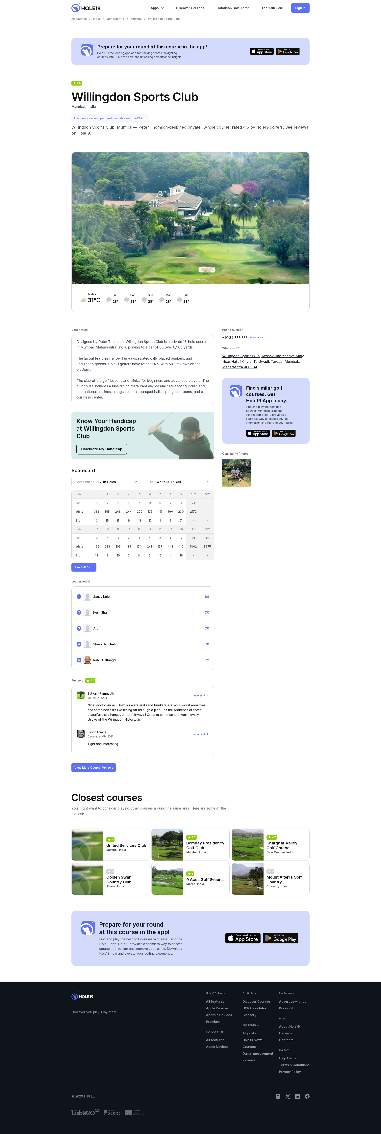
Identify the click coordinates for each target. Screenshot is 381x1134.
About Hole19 (289, 1026)
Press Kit (286, 1008)
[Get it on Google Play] (288, 51)
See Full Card (83, 567)
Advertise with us (292, 1001)
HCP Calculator (254, 1008)
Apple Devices (217, 1008)
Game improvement (257, 1053)
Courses (249, 1047)
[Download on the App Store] (262, 51)
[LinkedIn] (297, 1096)
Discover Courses (256, 1001)
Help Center (288, 1058)
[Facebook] (307, 1096)
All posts (249, 1033)
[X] (287, 1096)
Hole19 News (252, 1040)
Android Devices (219, 1015)
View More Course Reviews (93, 767)
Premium (213, 1022)
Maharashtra (115, 18)
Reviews (248, 1060)
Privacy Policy (290, 1072)
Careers (285, 1033)
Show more (256, 337)
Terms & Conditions (294, 1065)
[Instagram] (278, 1096)
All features (215, 1001)
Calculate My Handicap (101, 449)
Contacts (286, 1040)
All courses (79, 18)
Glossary (249, 1015)
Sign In (300, 8)
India (96, 18)
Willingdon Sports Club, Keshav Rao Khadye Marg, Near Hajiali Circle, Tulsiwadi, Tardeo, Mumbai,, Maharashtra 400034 (263, 361)
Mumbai (136, 18)
